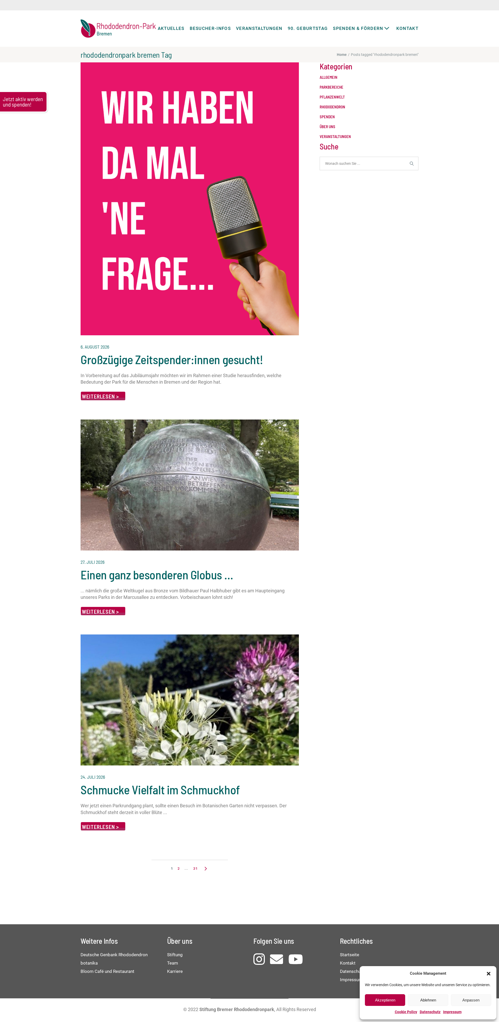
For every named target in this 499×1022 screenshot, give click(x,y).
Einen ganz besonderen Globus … (157, 574)
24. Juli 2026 (93, 777)
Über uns (327, 127)
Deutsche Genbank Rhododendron (114, 954)
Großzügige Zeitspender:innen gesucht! (172, 359)
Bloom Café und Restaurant (107, 971)
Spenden (327, 117)
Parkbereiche (331, 87)
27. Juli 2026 (92, 562)
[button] (488, 973)
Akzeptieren (385, 1000)
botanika (89, 963)
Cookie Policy (406, 1012)
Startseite (349, 954)
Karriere (175, 971)
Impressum (452, 1012)
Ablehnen (428, 1000)
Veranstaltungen (335, 137)
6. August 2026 (95, 347)
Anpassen (471, 1000)
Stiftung (175, 954)
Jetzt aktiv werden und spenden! (23, 102)
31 (195, 868)
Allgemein (328, 77)
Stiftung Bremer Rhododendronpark (236, 1009)
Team (172, 963)
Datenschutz (430, 1012)
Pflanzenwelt (332, 97)
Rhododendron (332, 107)
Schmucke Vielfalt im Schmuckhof (160, 789)
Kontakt (348, 963)
